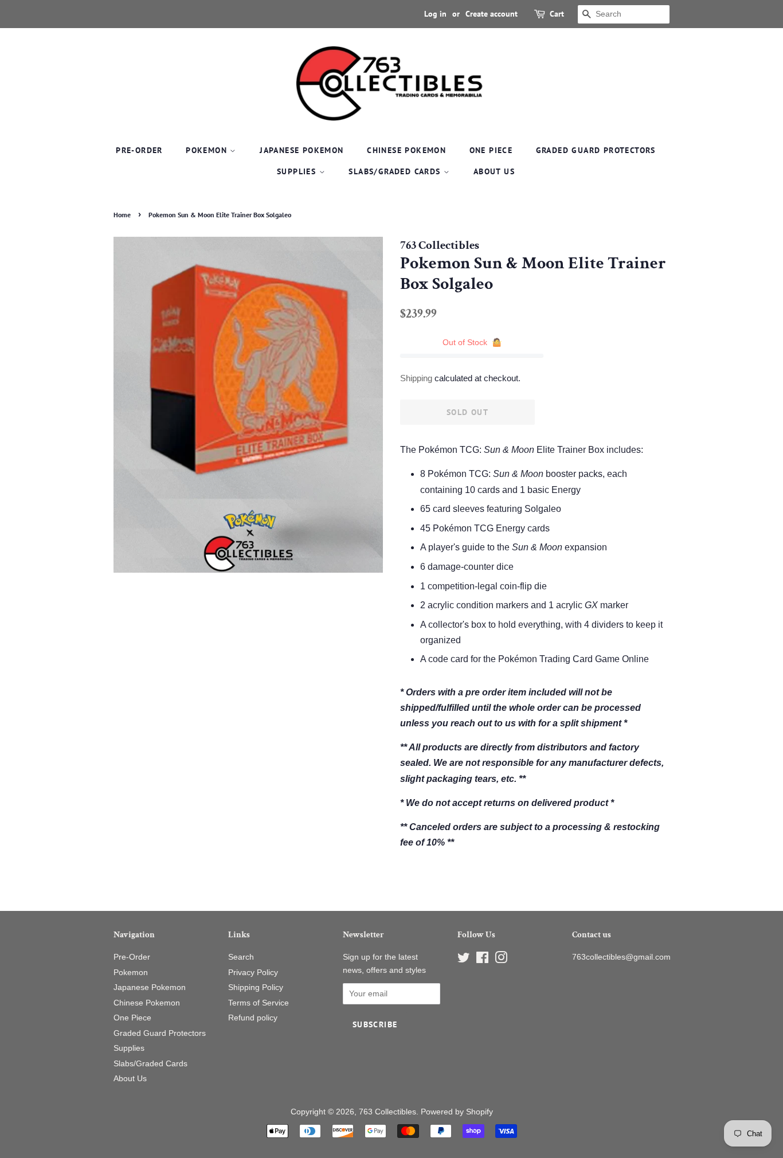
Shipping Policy (255, 987)
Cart (557, 14)
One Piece (491, 150)
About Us (494, 171)
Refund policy (252, 1018)
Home (122, 214)
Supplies (298, 171)
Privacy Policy (253, 972)
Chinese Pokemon (406, 150)
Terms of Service (258, 1003)
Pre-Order (139, 150)
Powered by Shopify (457, 1112)
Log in (435, 14)
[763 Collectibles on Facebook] (482, 960)
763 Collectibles (387, 1112)
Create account (491, 14)
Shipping (416, 378)
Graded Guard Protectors (596, 150)
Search (241, 957)
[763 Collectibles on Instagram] (501, 960)
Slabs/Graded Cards (396, 171)
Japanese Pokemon (301, 150)
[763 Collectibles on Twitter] (463, 960)
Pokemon (208, 150)
